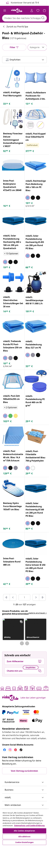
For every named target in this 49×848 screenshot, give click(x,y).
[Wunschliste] (38, 10)
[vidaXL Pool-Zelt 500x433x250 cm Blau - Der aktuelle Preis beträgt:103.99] (13, 381)
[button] (13, 629)
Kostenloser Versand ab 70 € (24, 2)
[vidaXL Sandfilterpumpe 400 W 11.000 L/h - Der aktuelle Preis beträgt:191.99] (35, 282)
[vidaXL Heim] (16, 10)
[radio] (28, 198)
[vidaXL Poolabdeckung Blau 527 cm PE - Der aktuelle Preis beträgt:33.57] (35, 326)
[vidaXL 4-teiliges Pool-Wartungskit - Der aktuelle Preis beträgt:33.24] (13, 77)
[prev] (13, 597)
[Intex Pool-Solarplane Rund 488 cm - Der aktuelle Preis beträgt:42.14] (13, 543)
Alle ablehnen (24, 836)
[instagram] (10, 750)
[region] (24, 827)
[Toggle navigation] (5, 10)
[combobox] (24, 18)
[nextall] (42, 597)
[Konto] (32, 10)
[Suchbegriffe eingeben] (43, 18)
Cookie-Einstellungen (24, 842)
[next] (36, 597)
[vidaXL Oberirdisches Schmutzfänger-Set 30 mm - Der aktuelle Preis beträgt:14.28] (13, 282)
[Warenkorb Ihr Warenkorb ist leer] (44, 10)
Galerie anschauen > (38, 613)
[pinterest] (15, 750)
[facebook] (4, 750)
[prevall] (6, 597)
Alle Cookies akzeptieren (24, 831)
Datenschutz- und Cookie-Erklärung (29, 825)
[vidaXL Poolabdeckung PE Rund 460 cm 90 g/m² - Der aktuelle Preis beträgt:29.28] (35, 381)
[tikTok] (21, 750)
